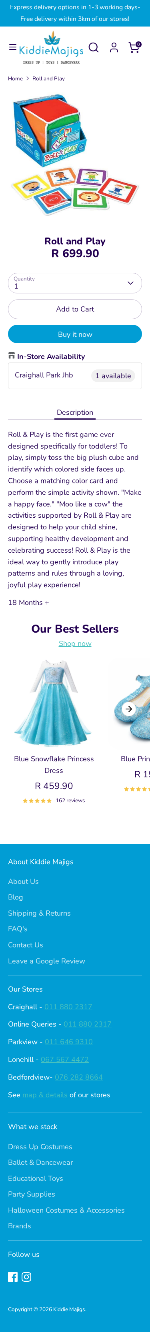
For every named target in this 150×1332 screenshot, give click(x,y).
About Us (23, 881)
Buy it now (75, 334)
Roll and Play (48, 78)
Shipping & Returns (39, 913)
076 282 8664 (79, 1077)
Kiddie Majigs (69, 1309)
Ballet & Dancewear (40, 1162)
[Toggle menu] (10, 47)
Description (75, 412)
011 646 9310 (69, 1042)
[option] (75, 156)
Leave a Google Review (46, 961)
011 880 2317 (68, 1007)
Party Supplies (31, 1194)
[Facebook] (13, 1277)
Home (15, 78)
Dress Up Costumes (40, 1147)
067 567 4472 (65, 1059)
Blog (15, 897)
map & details (45, 1095)
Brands (19, 1226)
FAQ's (18, 929)
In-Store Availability (51, 356)
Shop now (75, 643)
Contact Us (25, 945)
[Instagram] (26, 1277)
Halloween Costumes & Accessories (66, 1210)
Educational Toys (35, 1178)
